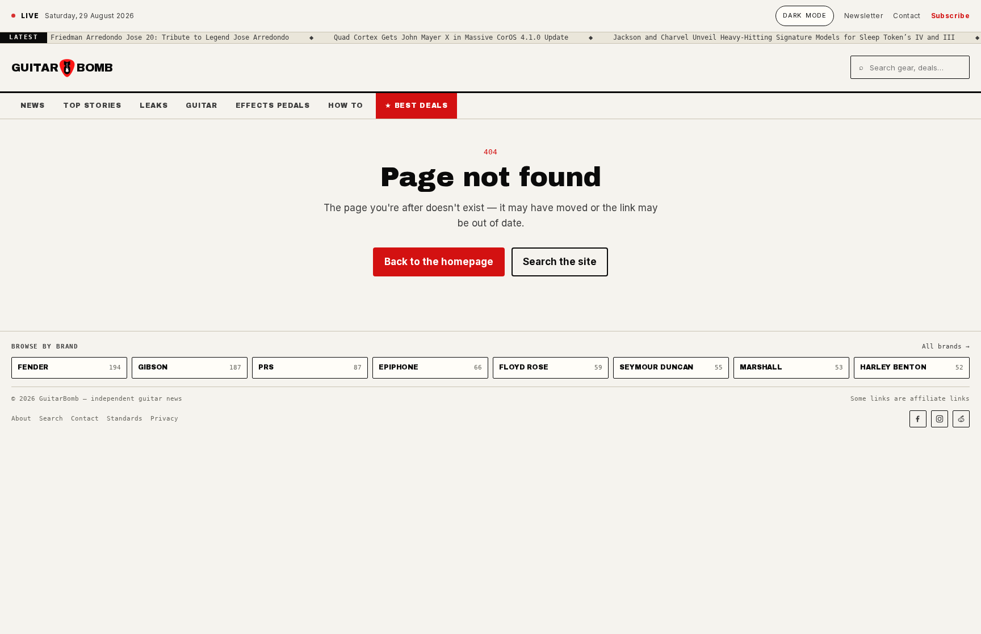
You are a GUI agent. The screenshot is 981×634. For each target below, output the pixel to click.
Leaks (154, 106)
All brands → (946, 346)
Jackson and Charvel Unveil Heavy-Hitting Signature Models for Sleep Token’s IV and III (774, 37)
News (32, 106)
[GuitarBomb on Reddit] (961, 418)
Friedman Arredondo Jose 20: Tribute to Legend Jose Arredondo (160, 37)
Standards (124, 418)
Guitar (201, 106)
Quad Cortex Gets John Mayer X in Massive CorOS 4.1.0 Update (441, 37)
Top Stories (92, 106)
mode (804, 15)
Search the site (560, 261)
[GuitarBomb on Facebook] (918, 418)
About (21, 418)
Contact (907, 15)
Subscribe (950, 15)
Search (51, 418)
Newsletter (863, 15)
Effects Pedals (273, 106)
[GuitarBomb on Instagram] (939, 418)
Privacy (164, 418)
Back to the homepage (438, 261)
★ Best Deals (416, 106)
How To (345, 106)
